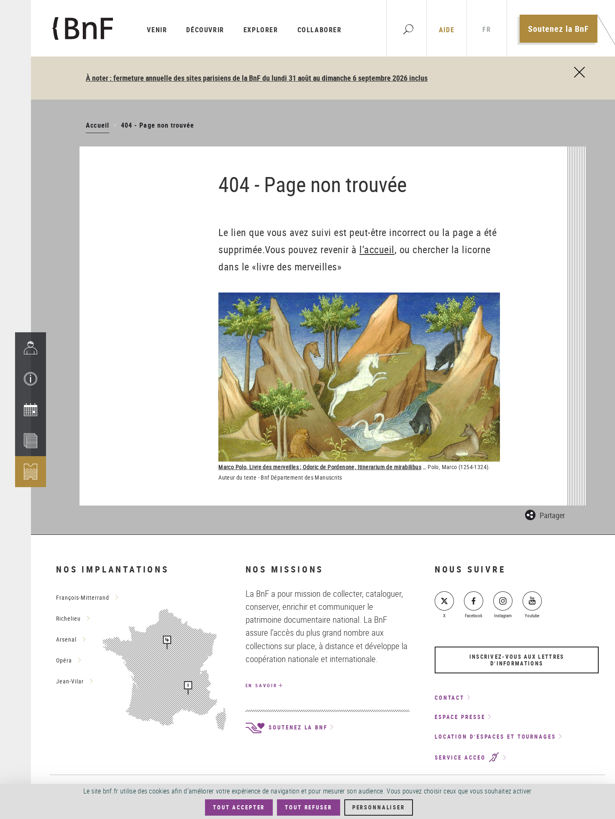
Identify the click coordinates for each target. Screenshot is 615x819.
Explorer (260, 29)
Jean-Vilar (70, 681)
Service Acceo (461, 758)
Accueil (97, 125)
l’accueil (377, 249)
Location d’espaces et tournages (495, 736)
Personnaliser (378, 807)
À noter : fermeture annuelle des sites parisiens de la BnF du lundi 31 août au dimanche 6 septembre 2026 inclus (257, 78)
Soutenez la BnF (558, 28)
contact (449, 697)
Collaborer (319, 29)
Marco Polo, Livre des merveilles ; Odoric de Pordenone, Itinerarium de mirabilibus (319, 467)
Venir (157, 29)
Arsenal (66, 639)
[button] (30, 378)
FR (486, 29)
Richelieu (68, 618)
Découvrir (205, 29)
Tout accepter (239, 807)
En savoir (261, 685)
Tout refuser (308, 807)
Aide (446, 29)
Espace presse (460, 717)
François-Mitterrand (82, 597)
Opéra (64, 660)
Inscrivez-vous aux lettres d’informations (516, 660)
